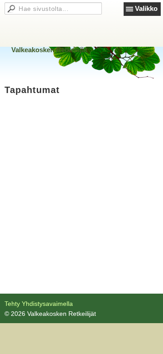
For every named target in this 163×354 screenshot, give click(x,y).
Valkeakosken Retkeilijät (49, 50)
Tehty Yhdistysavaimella (39, 303)
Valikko (146, 8)
